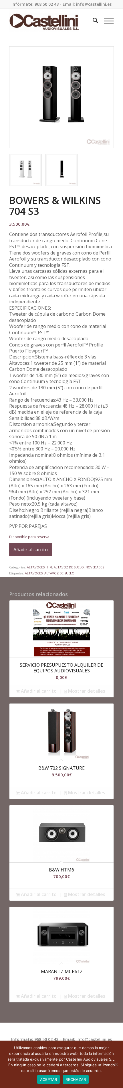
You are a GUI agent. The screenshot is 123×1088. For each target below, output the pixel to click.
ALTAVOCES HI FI (39, 567)
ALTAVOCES (34, 573)
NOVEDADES (95, 567)
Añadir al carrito (30, 549)
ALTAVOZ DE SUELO (69, 567)
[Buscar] (92, 20)
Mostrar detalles (86, 691)
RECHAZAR (76, 1079)
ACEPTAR (48, 1079)
